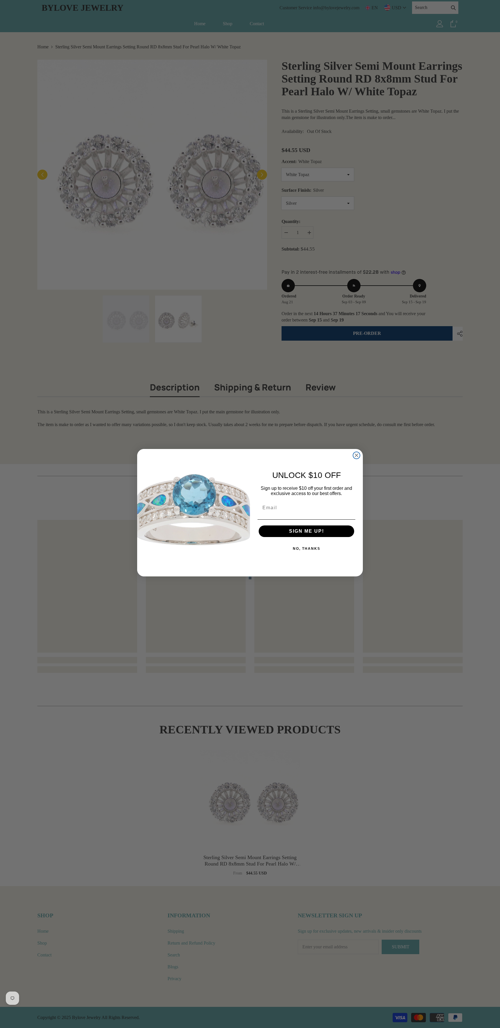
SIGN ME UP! (306, 531)
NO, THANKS (306, 549)
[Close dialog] (356, 455)
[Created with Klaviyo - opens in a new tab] (250, 577)
